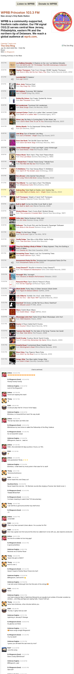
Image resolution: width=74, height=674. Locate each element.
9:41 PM (3, 232)
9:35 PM (3, 218)
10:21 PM (4, 309)
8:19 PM (3, 91)
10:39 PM (4, 330)
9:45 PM (3, 239)
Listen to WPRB (25, 3)
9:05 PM (3, 161)
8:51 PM (3, 140)
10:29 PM (4, 316)
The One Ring (8, 45)
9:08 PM (3, 168)
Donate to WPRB (48, 3)
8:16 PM (3, 84)
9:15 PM (3, 189)
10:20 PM (4, 302)
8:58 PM (3, 154)
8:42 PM (3, 119)
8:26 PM (3, 105)
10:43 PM (4, 338)
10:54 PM (4, 352)
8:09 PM (3, 70)
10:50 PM (4, 345)
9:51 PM (3, 253)
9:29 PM (3, 211)
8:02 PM (3, 63)
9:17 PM (3, 197)
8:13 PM (3, 77)
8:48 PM (3, 133)
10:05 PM (4, 274)
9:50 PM (3, 246)
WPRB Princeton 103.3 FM (20, 12)
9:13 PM (3, 182)
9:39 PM (3, 225)
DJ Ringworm (9, 52)
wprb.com (30, 36)
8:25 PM (3, 98)
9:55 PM (3, 260)
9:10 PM (3, 175)
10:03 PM (4, 267)
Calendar (4, 43)
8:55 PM (3, 147)
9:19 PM (3, 204)
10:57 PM (4, 359)
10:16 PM (4, 288)
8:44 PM (3, 126)
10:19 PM (4, 295)
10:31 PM (4, 323)
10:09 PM (4, 281)
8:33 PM (3, 112)
